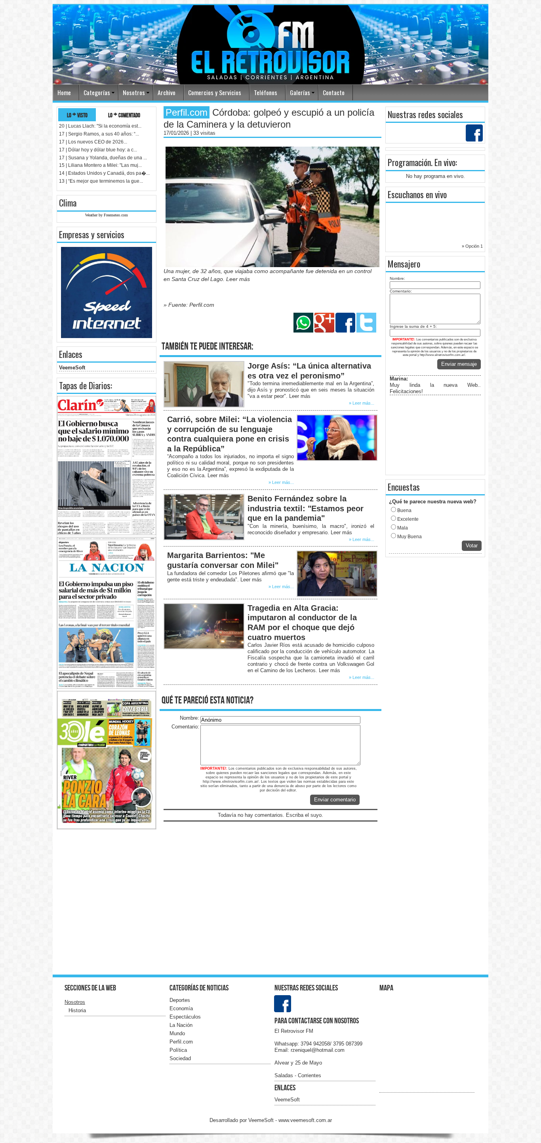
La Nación (181, 1025)
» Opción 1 (472, 246)
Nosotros (134, 92)
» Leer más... (361, 403)
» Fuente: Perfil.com (189, 305)
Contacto (334, 92)
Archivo (166, 92)
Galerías (300, 92)
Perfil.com (181, 1042)
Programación (409, 162)
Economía (181, 1008)
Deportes (180, 1000)
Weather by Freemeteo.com (106, 215)
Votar (472, 546)
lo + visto (77, 114)
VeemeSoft (72, 368)
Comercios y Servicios (214, 92)
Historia (77, 1010)
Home (64, 92)
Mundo (177, 1033)
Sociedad (180, 1058)
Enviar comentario (335, 800)
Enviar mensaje (459, 364)
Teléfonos (265, 92)
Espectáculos (185, 1017)
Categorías (97, 92)
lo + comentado (124, 114)
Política (178, 1050)
